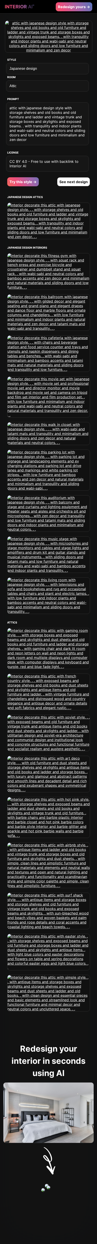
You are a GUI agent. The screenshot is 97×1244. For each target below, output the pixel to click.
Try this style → (23, 182)
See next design (73, 182)
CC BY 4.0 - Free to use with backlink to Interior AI (44, 163)
